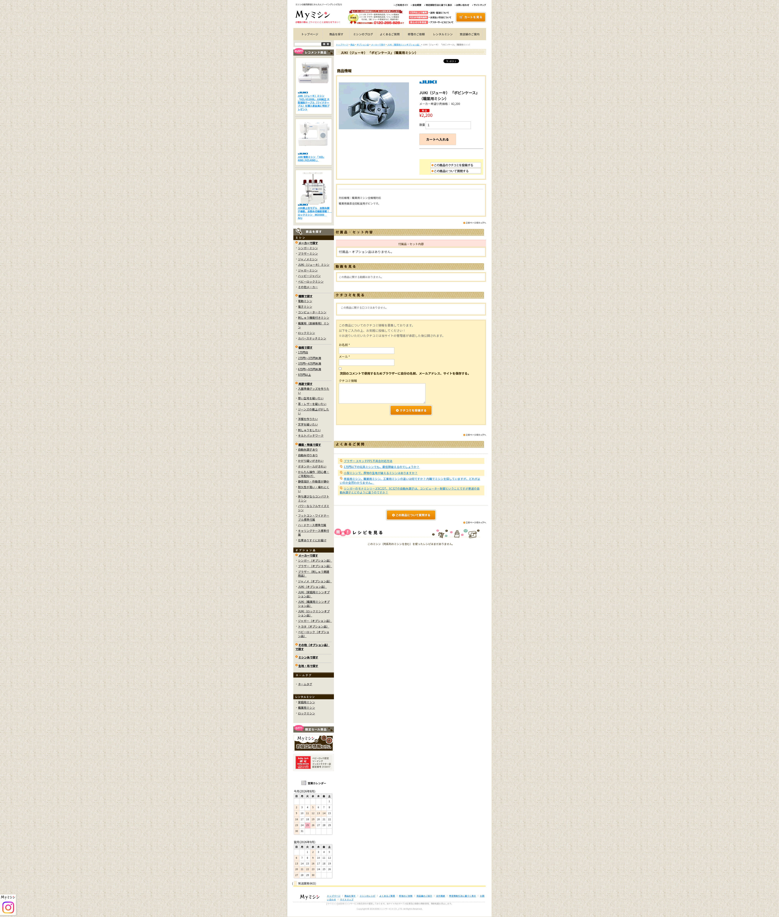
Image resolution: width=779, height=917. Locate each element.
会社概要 (440, 895)
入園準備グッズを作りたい (313, 390)
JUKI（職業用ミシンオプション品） (314, 604)
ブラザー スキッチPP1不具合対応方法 (368, 461)
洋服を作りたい (308, 419)
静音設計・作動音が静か (313, 481)
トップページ (309, 34)
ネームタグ (305, 684)
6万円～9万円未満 (309, 369)
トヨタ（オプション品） (313, 626)
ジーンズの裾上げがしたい (313, 411)
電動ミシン (305, 301)
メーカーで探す (308, 243)
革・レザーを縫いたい (312, 404)
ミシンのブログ (363, 34)
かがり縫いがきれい (311, 461)
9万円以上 (304, 375)
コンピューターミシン (312, 312)
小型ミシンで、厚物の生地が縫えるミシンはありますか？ (380, 473)
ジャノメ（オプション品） (315, 581)
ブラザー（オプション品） (315, 566)
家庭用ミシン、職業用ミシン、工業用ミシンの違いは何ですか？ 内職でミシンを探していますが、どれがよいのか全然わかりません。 (410, 481)
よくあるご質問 (390, 34)
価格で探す (305, 347)
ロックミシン (306, 333)
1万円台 (303, 352)
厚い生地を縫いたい (311, 398)
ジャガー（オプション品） (315, 621)
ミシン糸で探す (308, 657)
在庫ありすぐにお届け (312, 540)
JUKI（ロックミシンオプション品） (314, 613)
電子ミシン (305, 307)
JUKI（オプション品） (312, 587)
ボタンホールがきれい (312, 466)
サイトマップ (346, 899)
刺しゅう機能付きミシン (313, 318)
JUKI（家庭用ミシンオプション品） (314, 594)
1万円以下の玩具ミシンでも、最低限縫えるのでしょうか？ (381, 467)
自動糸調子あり (308, 449)
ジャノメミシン (308, 259)
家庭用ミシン (306, 702)
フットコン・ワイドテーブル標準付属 (313, 517)
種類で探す (305, 296)
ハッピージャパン (309, 276)
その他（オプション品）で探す (312, 647)
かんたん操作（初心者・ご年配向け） (313, 474)
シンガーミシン (308, 248)
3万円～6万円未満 (309, 363)
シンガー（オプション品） (315, 560)
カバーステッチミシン (312, 338)
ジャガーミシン (308, 270)
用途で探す (305, 384)
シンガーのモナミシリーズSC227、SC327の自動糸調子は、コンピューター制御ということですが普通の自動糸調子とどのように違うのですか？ (410, 490)
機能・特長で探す (309, 445)
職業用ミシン (306, 708)
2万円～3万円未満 (309, 358)
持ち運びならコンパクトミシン (313, 498)
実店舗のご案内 (470, 34)
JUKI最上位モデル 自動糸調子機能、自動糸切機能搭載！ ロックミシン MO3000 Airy (315, 213)
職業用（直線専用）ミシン (313, 325)
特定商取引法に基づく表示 (462, 895)
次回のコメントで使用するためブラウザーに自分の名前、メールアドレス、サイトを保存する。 (405, 373)
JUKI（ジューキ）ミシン (313, 265)
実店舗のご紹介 (424, 895)
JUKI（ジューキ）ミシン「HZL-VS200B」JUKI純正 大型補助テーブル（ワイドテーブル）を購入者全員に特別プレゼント (313, 102)
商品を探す (336, 34)
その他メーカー (308, 287)
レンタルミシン (443, 34)
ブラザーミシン (308, 253)
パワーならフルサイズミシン (313, 508)
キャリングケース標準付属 (313, 533)
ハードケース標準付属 (312, 525)
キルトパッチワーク (311, 435)
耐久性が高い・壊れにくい (313, 489)
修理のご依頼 (416, 34)
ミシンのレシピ (367, 895)
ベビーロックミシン (311, 281)
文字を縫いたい (308, 424)
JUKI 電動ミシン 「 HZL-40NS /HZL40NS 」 (311, 158)
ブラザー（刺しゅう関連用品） (313, 574)
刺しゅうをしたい (309, 430)
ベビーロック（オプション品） (313, 634)
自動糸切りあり (308, 455)
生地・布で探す (308, 666)
